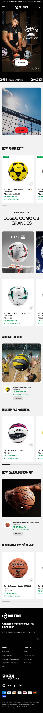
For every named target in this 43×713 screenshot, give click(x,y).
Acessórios (28, 659)
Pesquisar (27, 663)
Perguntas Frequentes (10, 663)
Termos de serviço (8, 706)
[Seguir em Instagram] (3, 685)
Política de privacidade (26, 704)
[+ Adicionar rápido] (31, 184)
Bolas (25, 651)
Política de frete (22, 706)
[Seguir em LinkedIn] (20, 685)
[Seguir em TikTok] (14, 685)
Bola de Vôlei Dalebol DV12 (14, 450)
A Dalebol (5, 651)
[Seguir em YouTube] (9, 685)
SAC (3, 666)
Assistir (21, 130)
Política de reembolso (9, 704)
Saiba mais (21, 62)
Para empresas (7, 655)
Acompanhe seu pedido (10, 659)
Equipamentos (29, 655)
